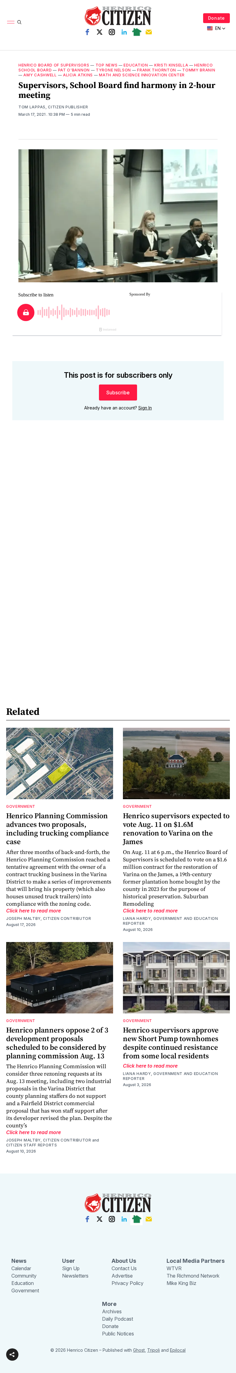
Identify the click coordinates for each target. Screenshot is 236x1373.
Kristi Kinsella (171, 65)
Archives (112, 1311)
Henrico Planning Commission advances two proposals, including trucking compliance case (57, 829)
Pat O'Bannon (74, 70)
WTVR (174, 1268)
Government (20, 806)
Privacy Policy (128, 1283)
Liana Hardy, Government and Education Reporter (170, 921)
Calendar (21, 1268)
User (68, 1261)
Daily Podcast (117, 1319)
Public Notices (118, 1334)
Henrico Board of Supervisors (53, 65)
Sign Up (71, 1268)
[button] (12, 1354)
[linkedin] (124, 32)
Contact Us (124, 1268)
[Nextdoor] (136, 32)
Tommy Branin (198, 70)
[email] (149, 32)
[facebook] (87, 32)
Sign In (145, 407)
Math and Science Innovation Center (142, 75)
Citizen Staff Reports (31, 1145)
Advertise (122, 1276)
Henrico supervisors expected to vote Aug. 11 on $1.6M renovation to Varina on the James (176, 829)
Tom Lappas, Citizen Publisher (53, 107)
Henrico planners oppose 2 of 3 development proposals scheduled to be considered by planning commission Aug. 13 (57, 1043)
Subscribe (118, 392)
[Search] (19, 22)
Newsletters (75, 1276)
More (109, 1304)
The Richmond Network (193, 1276)
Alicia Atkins (78, 75)
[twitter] (99, 32)
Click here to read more (33, 911)
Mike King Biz (181, 1283)
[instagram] (112, 32)
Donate (216, 18)
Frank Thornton (156, 70)
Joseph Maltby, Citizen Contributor (48, 918)
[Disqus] (118, 513)
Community (24, 1276)
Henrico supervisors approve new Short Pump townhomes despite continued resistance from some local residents (170, 1043)
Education (136, 65)
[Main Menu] (10, 22)
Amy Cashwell (40, 75)
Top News (107, 65)
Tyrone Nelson (113, 70)
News (18, 1261)
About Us (124, 1261)
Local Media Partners (196, 1261)
